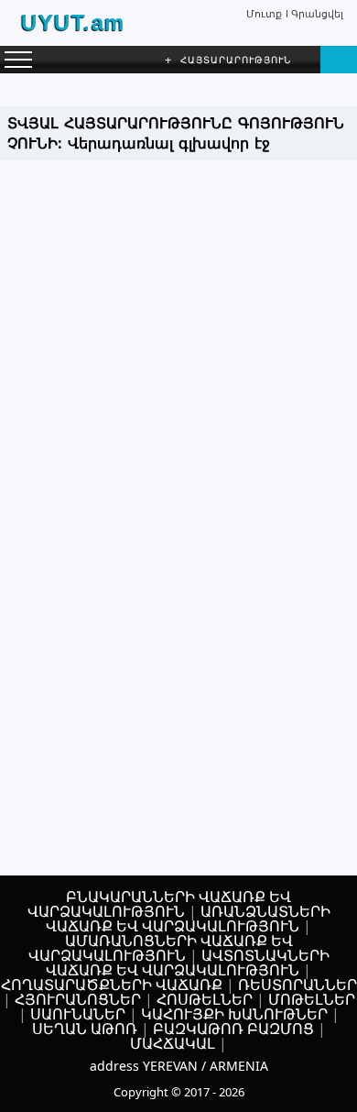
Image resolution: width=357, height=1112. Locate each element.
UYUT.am (73, 22)
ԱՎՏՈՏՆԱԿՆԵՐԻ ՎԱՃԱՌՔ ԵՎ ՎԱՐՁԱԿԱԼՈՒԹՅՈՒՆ (188, 962)
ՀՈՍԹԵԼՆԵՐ (205, 999)
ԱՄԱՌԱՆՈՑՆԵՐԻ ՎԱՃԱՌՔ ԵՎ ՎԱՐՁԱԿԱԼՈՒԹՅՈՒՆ (160, 947)
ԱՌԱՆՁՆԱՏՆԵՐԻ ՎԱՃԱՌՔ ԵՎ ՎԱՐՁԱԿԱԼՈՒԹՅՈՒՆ (188, 918)
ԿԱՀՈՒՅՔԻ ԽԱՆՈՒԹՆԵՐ (234, 1014)
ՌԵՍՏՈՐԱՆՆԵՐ (297, 984)
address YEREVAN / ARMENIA (179, 1065)
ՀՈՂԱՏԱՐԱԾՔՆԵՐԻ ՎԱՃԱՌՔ (111, 984)
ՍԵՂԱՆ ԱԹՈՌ (84, 1028)
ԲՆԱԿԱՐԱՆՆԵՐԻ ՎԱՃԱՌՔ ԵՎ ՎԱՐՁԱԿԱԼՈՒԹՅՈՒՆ (159, 903)
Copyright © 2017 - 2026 (179, 1092)
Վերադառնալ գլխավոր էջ (169, 143)
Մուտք (264, 13)
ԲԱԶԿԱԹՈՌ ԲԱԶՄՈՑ (233, 1028)
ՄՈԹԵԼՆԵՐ (311, 999)
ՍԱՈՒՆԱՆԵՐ (77, 1014)
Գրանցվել (317, 13)
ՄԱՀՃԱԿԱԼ (172, 1043)
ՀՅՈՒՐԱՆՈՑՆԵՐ (78, 999)
